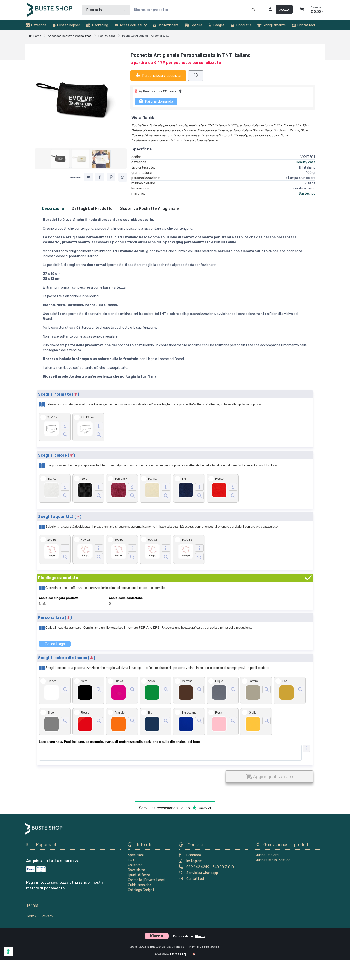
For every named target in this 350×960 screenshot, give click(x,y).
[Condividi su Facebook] (99, 177)
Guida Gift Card (267, 855)
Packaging (100, 25)
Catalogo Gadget (141, 890)
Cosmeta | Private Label (146, 880)
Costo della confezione (126, 598)
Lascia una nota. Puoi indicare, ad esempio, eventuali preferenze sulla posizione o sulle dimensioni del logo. (120, 741)
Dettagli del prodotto (92, 208)
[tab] (53, 208)
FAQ (131, 860)
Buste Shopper (68, 25)
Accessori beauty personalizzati (70, 36)
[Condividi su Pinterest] (111, 177)
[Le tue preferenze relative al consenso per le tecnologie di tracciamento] (8, 951)
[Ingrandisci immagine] (65, 434)
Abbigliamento (274, 25)
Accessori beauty (133, 25)
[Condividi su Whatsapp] (122, 177)
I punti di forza (139, 875)
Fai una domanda (158, 101)
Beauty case (106, 36)
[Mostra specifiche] (65, 425)
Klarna (200, 936)
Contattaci (306, 25)
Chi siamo (135, 865)
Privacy (47, 916)
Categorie (38, 25)
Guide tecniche (139, 885)
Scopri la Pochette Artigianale (149, 208)
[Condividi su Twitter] (88, 177)
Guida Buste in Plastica (272, 860)
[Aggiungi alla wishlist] (195, 75)
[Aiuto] (306, 748)
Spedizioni (136, 855)
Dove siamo (137, 870)
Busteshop (307, 194)
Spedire (196, 25)
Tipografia (243, 25)
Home (37, 36)
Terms (31, 916)
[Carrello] (301, 10)
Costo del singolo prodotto (59, 598)
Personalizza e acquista (161, 75)
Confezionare (168, 25)
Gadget (219, 25)
